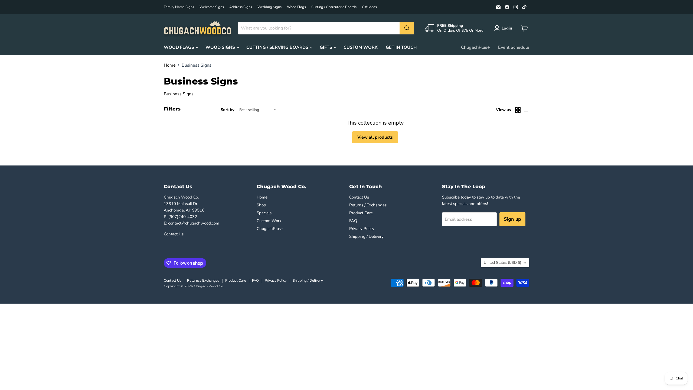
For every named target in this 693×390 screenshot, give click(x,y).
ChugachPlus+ (475, 47)
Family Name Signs (179, 7)
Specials (264, 213)
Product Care (361, 213)
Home (170, 65)
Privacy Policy (361, 228)
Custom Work (269, 220)
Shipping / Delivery (366, 236)
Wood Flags (296, 7)
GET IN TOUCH (401, 47)
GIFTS (326, 47)
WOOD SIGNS (220, 47)
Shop (261, 205)
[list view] (525, 110)
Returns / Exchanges (368, 205)
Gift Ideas (369, 7)
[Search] (407, 28)
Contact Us (174, 234)
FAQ (353, 220)
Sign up (512, 219)
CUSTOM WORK (361, 47)
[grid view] (518, 110)
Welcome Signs (212, 7)
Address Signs (240, 7)
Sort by (227, 110)
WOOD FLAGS (179, 47)
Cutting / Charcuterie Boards (334, 7)
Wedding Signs (269, 7)
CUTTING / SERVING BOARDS (277, 47)
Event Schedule (513, 47)
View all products (375, 137)
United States (502, 262)
